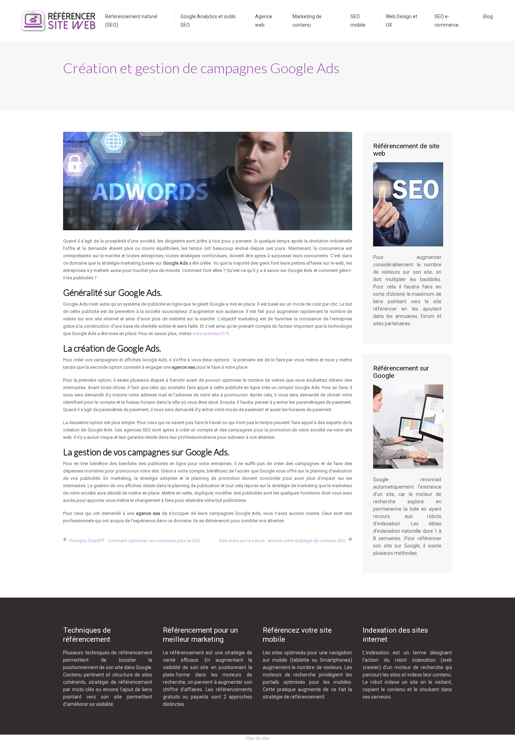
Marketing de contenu (307, 21)
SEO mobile (357, 21)
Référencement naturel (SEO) (131, 21)
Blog (488, 16)
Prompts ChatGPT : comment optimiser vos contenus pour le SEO (134, 540)
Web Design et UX (401, 21)
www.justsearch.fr (211, 333)
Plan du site (257, 738)
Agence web (263, 21)
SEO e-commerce (446, 21)
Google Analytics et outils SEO (208, 21)
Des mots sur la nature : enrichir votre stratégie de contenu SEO (282, 540)
